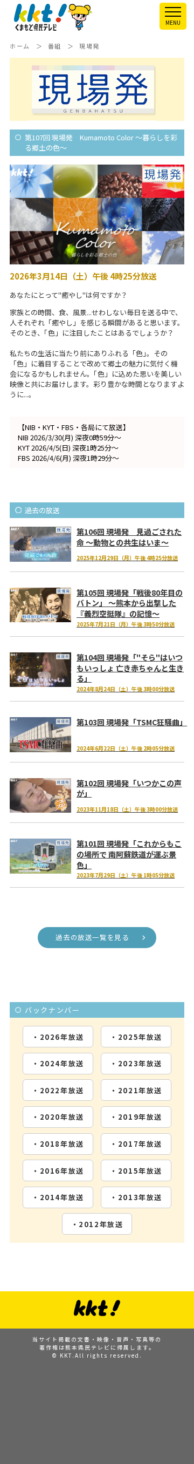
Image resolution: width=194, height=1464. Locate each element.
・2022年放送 (58, 1090)
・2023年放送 (136, 1063)
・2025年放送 (136, 1037)
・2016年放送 (58, 1171)
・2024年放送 (58, 1063)
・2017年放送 (136, 1144)
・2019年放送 (136, 1117)
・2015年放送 (136, 1171)
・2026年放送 (58, 1037)
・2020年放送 (58, 1117)
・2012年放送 (97, 1224)
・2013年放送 (136, 1197)
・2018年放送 (58, 1144)
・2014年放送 (58, 1197)
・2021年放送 (136, 1090)
